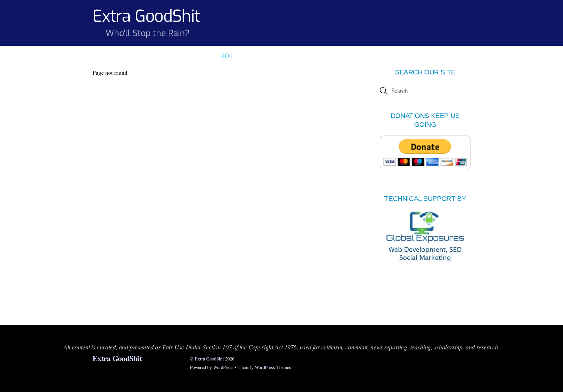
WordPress (223, 367)
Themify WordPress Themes (264, 367)
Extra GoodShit (209, 359)
